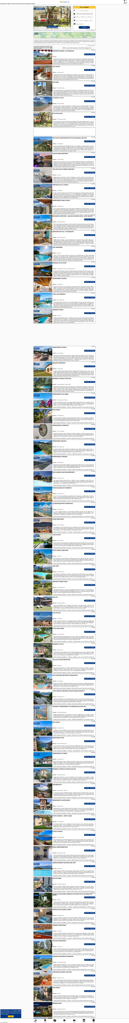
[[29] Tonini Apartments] (43, 525)
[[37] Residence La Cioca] (43, 650)
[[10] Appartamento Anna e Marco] (43, 206)
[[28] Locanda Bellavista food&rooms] (43, 509)
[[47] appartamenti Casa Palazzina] (43, 806)
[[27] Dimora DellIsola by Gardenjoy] (43, 494)
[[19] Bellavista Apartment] (43, 369)
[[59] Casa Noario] (43, 993)
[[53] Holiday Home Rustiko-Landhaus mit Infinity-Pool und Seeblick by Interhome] (43, 900)
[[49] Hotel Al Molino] (43, 837)
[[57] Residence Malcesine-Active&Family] (43, 962)
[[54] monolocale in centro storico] (43, 915)
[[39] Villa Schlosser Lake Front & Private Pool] (43, 681)
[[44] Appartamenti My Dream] (43, 759)
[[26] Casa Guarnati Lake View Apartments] (43, 478)
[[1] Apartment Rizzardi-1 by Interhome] (43, 57)
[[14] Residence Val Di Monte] (43, 269)
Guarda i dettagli (89, 54)
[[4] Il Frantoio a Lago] (43, 104)
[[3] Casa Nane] (43, 88)
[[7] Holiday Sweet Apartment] (43, 159)
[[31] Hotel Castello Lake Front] (43, 556)
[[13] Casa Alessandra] (43, 253)
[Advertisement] (64, 334)
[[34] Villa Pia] (43, 603)
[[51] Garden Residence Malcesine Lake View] (43, 869)
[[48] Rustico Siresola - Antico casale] (43, 822)
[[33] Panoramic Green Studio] (43, 587)
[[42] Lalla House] (43, 728)
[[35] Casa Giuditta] (43, 619)
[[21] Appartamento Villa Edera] (43, 400)
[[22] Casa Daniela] (43, 416)
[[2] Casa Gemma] (43, 72)
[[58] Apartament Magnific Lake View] (43, 978)
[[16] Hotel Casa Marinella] (43, 300)
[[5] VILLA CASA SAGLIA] (43, 119)
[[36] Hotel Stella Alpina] (43, 634)
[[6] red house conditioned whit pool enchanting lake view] (43, 144)
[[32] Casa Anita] (43, 572)
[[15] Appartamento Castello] (43, 284)
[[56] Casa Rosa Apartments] (43, 947)
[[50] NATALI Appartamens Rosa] (43, 853)
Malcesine (36, 52)
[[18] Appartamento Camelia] (43, 353)
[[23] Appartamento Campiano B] (43, 431)
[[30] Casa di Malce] (43, 541)
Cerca (84, 27)
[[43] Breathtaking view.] (43, 744)
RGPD (7, 1014)
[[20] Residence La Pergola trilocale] (43, 384)
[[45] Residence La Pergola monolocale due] (43, 775)
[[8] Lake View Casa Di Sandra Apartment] (43, 175)
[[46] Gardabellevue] (43, 790)
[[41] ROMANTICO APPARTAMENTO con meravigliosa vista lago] (43, 712)
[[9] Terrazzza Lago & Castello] (43, 191)
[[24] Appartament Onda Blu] (43, 447)
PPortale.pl (6, 1022)
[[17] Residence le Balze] (43, 316)
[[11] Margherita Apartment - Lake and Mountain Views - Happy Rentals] (43, 222)
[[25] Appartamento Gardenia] (43, 462)
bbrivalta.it (64, 2)
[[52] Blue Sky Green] (43, 884)
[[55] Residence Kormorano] (43, 931)
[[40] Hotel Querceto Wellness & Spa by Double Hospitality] (43, 697)
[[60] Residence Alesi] (43, 1009)
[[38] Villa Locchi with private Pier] (43, 665)
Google (19, 1010)
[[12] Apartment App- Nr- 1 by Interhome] (43, 237)
